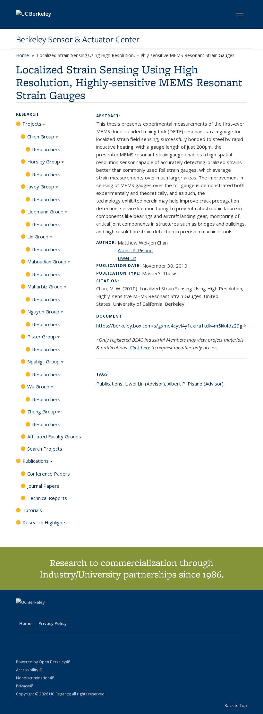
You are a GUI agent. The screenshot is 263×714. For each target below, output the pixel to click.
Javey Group (40, 186)
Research (27, 114)
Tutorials (32, 510)
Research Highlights (44, 522)
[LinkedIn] (34, 613)
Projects (31, 123)
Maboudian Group (46, 261)
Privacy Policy (52, 623)
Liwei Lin (127, 258)
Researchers (46, 149)
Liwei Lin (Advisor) (145, 383)
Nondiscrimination (35, 678)
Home (22, 55)
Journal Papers (43, 486)
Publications (35, 461)
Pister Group (41, 336)
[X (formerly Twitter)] (21, 613)
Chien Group (40, 136)
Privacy (24, 686)
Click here (140, 347)
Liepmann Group (45, 211)
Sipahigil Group (43, 361)
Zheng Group (41, 411)
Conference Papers (48, 473)
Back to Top (236, 705)
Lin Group (37, 236)
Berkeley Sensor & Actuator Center (78, 39)
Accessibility (29, 670)
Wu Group (38, 386)
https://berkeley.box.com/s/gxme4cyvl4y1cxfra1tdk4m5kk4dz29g (171, 325)
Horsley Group (43, 161)
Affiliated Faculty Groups (54, 436)
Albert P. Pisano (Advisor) (195, 383)
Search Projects (44, 448)
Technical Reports (47, 498)
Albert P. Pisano (135, 250)
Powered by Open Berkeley (43, 662)
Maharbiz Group (45, 286)
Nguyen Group (43, 311)
